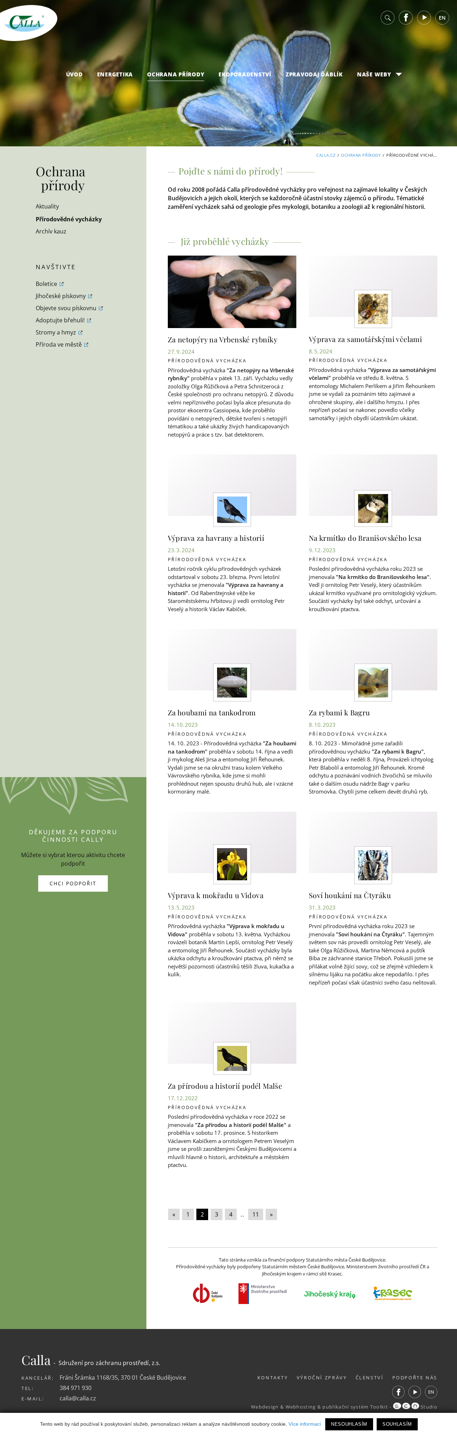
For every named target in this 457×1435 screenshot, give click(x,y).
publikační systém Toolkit (355, 1407)
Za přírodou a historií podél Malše (225, 1086)
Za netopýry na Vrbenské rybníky (222, 339)
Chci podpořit (73, 883)
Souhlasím (397, 1424)
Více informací (304, 1424)
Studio (428, 1407)
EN (442, 17)
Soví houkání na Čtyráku (350, 895)
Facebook (406, 17)
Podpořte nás (415, 1377)
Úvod (74, 74)
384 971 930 (75, 1388)
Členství (370, 1377)
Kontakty (272, 1377)
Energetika (115, 74)
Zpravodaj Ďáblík (314, 74)
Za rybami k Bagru (339, 712)
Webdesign (265, 1407)
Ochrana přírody (175, 74)
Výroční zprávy (322, 1377)
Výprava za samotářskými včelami (365, 339)
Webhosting (301, 1407)
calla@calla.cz (78, 1398)
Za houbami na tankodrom (212, 712)
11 (255, 1214)
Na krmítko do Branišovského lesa (365, 538)
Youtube (424, 17)
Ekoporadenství (245, 74)
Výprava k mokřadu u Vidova (215, 895)
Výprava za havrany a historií (216, 538)
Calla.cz (325, 155)
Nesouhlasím (349, 1424)
